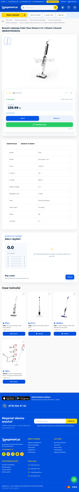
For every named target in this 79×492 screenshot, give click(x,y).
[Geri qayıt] (3, 21)
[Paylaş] (71, 93)
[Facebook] (4, 454)
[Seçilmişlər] (68, 7)
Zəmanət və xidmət (28, 143)
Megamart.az (31, 450)
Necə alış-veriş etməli (60, 442)
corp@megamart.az (7, 449)
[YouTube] (17, 454)
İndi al (23, 118)
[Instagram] (8, 454)
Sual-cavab (57, 445)
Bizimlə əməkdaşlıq (33, 445)
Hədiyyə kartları (58, 450)
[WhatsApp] (22, 454)
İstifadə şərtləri (6, 472)
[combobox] (39, 7)
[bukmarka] (23, 294)
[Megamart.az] (11, 440)
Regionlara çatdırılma (60, 452)
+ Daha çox (60, 15)
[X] (13, 454)
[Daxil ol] (62, 7)
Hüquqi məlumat (6, 469)
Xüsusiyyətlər (12, 143)
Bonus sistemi (58, 447)
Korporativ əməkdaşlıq (8, 464)
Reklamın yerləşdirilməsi (34, 442)
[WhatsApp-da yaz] (74, 479)
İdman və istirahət (36, 15)
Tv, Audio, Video (48, 15)
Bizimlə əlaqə (31, 452)
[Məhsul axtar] (55, 7)
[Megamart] (10, 7)
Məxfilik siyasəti (6, 467)
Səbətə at (56, 118)
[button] (75, 7)
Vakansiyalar (31, 447)
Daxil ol (69, 277)
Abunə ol (71, 421)
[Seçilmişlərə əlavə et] (66, 93)
